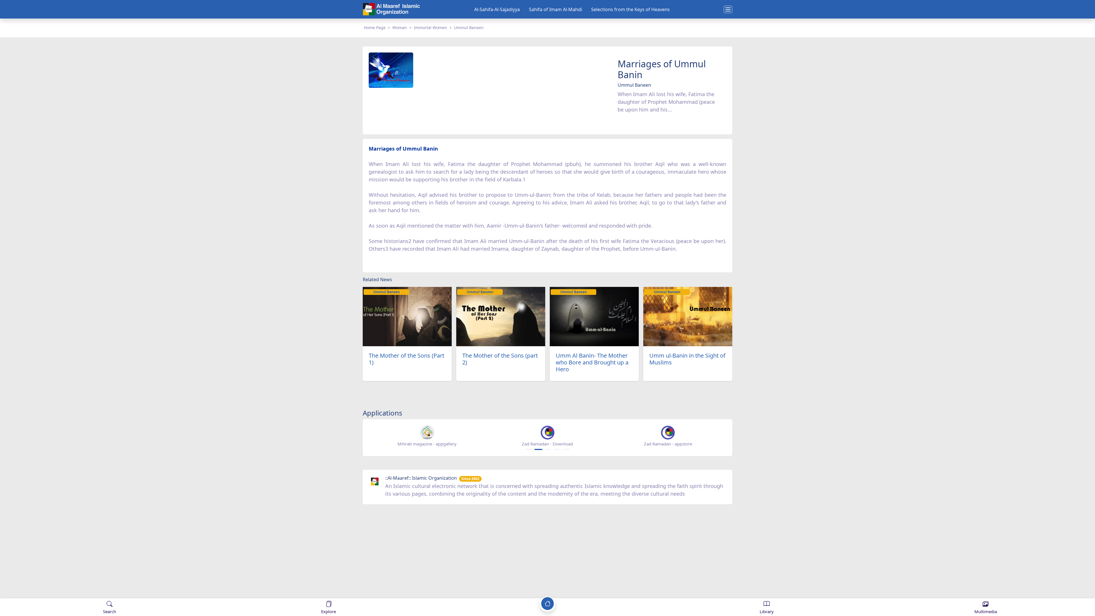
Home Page (375, 27)
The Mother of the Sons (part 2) (500, 359)
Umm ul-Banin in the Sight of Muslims (687, 359)
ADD (50, 592)
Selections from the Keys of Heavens (630, 9)
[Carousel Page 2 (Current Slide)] (538, 449)
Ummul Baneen (469, 27)
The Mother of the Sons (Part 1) (406, 359)
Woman (399, 27)
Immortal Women (430, 27)
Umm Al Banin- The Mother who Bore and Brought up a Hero (592, 362)
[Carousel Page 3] (548, 449)
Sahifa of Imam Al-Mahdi (555, 9)
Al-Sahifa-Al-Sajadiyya (497, 9)
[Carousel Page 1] (528, 449)
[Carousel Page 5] (566, 449)
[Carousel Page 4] (557, 449)
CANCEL (32, 592)
